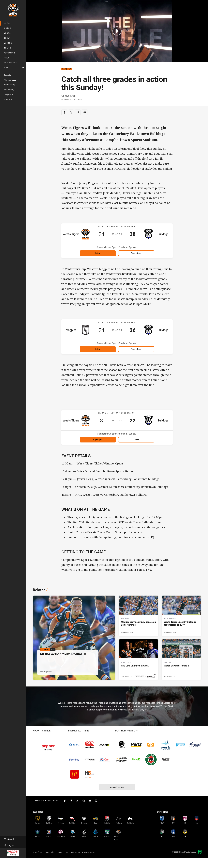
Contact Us (75, 852)
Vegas (7, 33)
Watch (7, 28)
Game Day (66, 69)
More (7, 68)
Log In (10, 845)
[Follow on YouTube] (90, 800)
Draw (7, 38)
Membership (10, 84)
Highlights (97, 439)
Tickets (7, 75)
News (7, 23)
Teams (7, 48)
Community (10, 63)
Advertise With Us (88, 852)
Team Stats (136, 253)
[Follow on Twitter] (77, 800)
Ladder (8, 43)
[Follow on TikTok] (65, 800)
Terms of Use (37, 852)
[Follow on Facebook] (71, 800)
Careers (60, 852)
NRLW (7, 58)
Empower (8, 99)
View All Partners (117, 787)
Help (67, 852)
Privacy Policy (49, 852)
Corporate (8, 94)
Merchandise (10, 80)
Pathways (9, 53)
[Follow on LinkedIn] (96, 800)
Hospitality (9, 89)
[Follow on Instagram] (83, 800)
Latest (97, 253)
